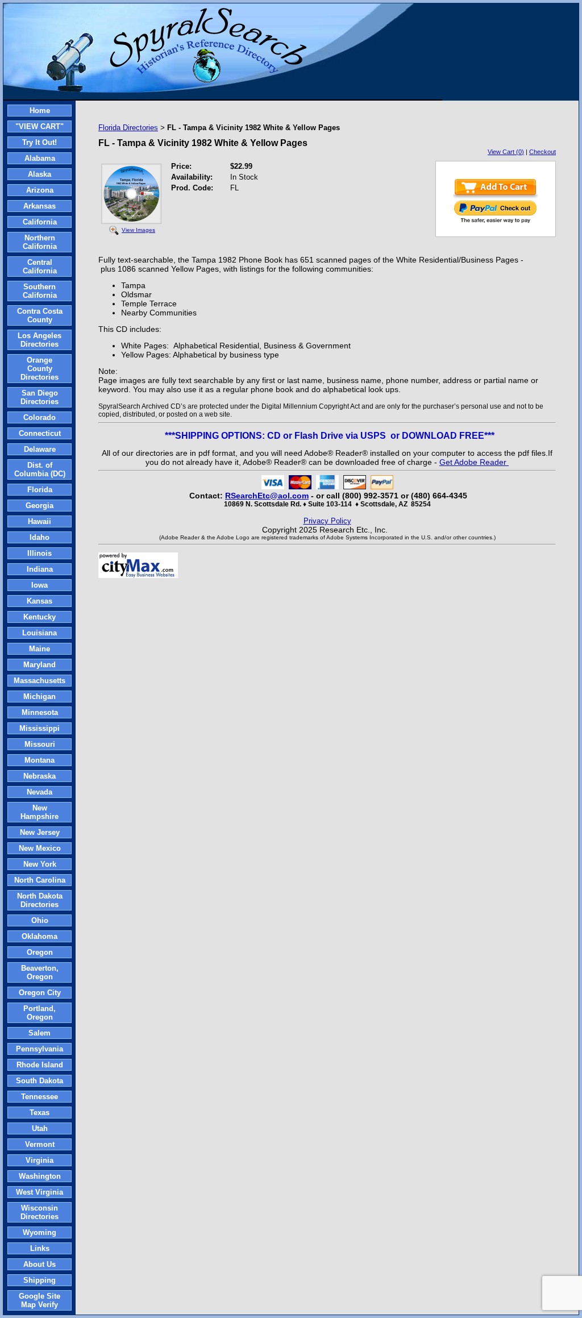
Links (39, 1248)
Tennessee (39, 1096)
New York (39, 864)
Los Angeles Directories (39, 339)
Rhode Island (39, 1065)
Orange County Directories (39, 368)
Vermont (40, 1144)
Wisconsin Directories (39, 1212)
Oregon (40, 952)
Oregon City (40, 992)
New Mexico (40, 848)
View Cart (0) (506, 151)
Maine (39, 649)
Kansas (39, 601)
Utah (40, 1128)
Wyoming (39, 1232)
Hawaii (39, 521)
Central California (40, 266)
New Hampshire (39, 812)
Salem (39, 1033)
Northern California (40, 242)
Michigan (39, 696)
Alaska (39, 174)
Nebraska (39, 776)
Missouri (39, 744)
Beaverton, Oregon (40, 972)
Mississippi (39, 728)
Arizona (39, 190)
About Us (39, 1264)
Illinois (39, 553)
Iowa (39, 585)
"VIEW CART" (39, 126)
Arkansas (39, 206)
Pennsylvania (39, 1049)
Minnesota (40, 712)
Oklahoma (39, 936)
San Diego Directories (39, 397)
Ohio (39, 920)
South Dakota (39, 1080)
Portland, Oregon (39, 1012)
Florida (39, 489)
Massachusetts (39, 680)
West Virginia (39, 1192)
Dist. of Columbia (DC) (39, 469)
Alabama (39, 158)
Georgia (39, 505)
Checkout (542, 151)
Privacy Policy (327, 521)
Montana (39, 760)
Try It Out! (39, 142)
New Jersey (40, 832)
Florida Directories (128, 127)
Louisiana (39, 633)
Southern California (40, 291)
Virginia (39, 1160)
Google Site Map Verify (39, 1300)
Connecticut (40, 433)
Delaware (40, 449)
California (40, 222)
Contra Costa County (40, 315)
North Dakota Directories (40, 900)
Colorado (39, 417)
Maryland (39, 664)
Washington (40, 1176)
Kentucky (39, 617)
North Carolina (39, 880)
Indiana (40, 569)
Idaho (39, 537)
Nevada (39, 792)
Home (40, 110)
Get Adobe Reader (474, 462)
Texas (39, 1112)
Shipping (39, 1280)
